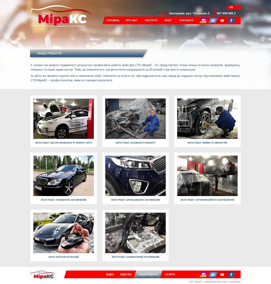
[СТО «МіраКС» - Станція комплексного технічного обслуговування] (42, 274)
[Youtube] (222, 20)
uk (231, 7)
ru (237, 7)
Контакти (186, 20)
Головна (112, 20)
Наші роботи (148, 274)
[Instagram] (203, 20)
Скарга (170, 274)
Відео (110, 274)
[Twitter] (213, 20)
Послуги (151, 20)
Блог (168, 20)
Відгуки (125, 274)
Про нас (131, 20)
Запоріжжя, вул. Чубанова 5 (189, 13)
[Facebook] (231, 20)
